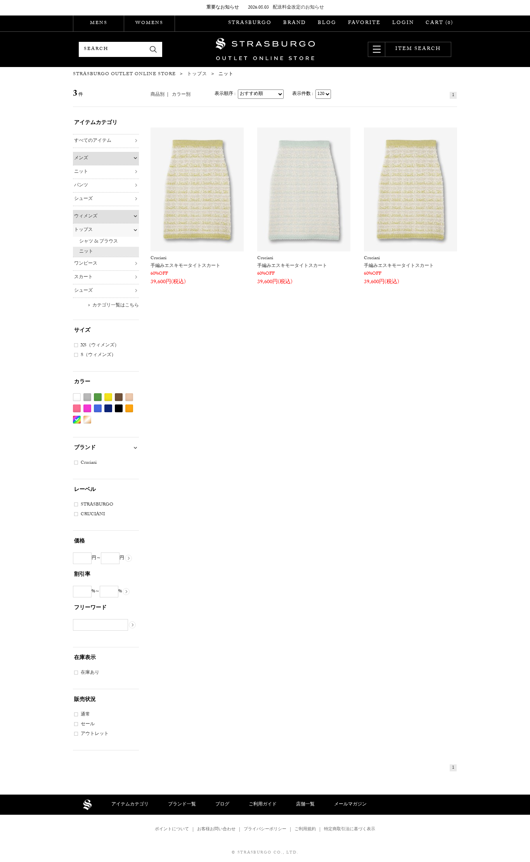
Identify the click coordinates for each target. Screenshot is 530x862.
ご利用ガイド (263, 805)
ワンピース (85, 264)
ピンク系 (77, 408)
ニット (81, 172)
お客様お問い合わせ (216, 829)
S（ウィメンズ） (98, 355)
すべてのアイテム (92, 141)
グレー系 (87, 397)
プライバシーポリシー (265, 829)
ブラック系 (119, 408)
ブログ (222, 805)
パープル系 (87, 408)
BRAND (294, 23)
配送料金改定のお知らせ (298, 8)
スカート (83, 277)
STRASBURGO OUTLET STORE (265, 49)
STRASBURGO (250, 23)
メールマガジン (350, 805)
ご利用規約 (305, 829)
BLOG (327, 23)
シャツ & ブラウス (98, 242)
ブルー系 (98, 408)
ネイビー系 (108, 408)
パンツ (81, 185)
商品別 (158, 95)
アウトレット (95, 734)
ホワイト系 (77, 397)
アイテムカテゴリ (130, 805)
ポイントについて (172, 829)
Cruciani (89, 463)
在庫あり (90, 673)
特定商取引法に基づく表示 (349, 829)
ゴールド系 (87, 420)
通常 (85, 715)
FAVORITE (364, 23)
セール (88, 724)
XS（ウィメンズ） (100, 345)
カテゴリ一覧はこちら (115, 306)
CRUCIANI (93, 514)
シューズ (83, 199)
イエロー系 (108, 397)
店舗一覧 (305, 805)
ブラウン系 (119, 397)
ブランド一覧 (182, 805)
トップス (83, 230)
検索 (153, 49)
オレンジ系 (129, 408)
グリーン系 (98, 397)
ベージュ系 (129, 397)
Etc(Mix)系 (77, 420)
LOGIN (403, 23)
